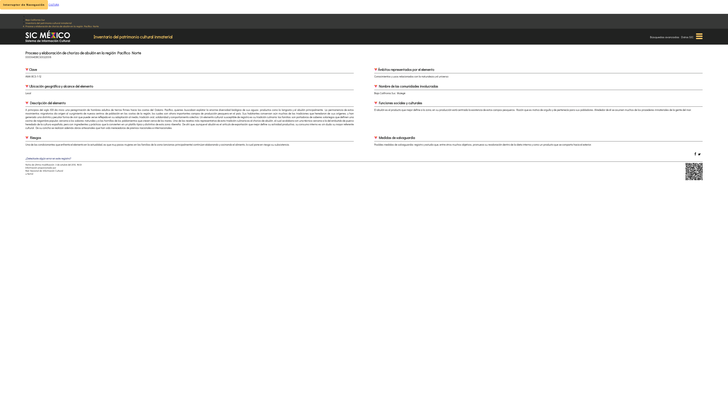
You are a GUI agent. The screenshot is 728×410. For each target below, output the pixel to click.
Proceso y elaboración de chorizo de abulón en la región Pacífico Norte (62, 26)
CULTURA (54, 4)
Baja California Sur (35, 19)
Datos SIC (687, 37)
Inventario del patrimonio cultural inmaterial (48, 22)
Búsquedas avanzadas (664, 37)
